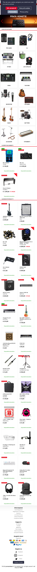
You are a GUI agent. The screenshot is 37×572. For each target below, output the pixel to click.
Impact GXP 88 (24, 292)
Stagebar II (23, 368)
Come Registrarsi (18, 509)
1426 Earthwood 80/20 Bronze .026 (9, 344)
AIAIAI (4, 497)
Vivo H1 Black (6, 188)
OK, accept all (11, 8)
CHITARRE (27, 104)
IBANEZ (5, 218)
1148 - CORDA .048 (8, 419)
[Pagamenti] (18, 542)
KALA (21, 320)
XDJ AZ (22, 162)
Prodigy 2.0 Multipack (9, 444)
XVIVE (4, 268)
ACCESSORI (9, 141)
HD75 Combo (6, 292)
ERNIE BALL (6, 346)
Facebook (20, 552)
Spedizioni (18, 527)
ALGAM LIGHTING (24, 370)
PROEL (4, 243)
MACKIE (22, 268)
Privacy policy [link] (24, 12)
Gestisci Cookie (18, 562)
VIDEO (9, 85)
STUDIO (9, 66)
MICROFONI (9, 104)
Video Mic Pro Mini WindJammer (25, 471)
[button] (2, 21)
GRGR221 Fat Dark (8, 216)
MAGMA (5, 396)
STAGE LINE (23, 244)
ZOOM (4, 164)
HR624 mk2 (23, 267)
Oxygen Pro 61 (7, 318)
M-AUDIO (5, 319)
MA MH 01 (22, 444)
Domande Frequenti (18, 532)
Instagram (20, 555)
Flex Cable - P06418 (25, 419)
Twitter (20, 558)
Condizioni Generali (18, 518)
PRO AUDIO (9, 48)
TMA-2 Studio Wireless (9, 495)
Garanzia (18, 513)
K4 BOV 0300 (6, 368)
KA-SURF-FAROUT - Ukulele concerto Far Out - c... (25, 319)
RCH (21, 219)
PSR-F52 (22, 343)
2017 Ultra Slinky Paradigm (24, 394)
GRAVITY (22, 446)
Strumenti (27, 141)
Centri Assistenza (18, 530)
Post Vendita (18, 529)
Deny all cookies (24, 8)
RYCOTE (22, 473)
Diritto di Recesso (18, 516)
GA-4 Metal (6, 267)
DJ (27, 48)
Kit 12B (5, 241)
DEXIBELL (5, 189)
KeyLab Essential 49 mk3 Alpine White (8, 471)
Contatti (18, 525)
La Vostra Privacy (18, 515)
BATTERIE (27, 123)
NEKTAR (22, 294)
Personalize (13, 12)
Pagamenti (18, 538)
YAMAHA (22, 344)
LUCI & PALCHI (27, 66)
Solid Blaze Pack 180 (25, 495)
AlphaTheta (23, 164)
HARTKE (5, 294)
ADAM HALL (6, 370)
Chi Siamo (18, 524)
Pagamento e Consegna (18, 511)
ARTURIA (5, 473)
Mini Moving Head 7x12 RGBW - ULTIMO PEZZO (26, 243)
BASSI (9, 123)
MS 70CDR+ (6, 162)
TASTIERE (27, 85)
